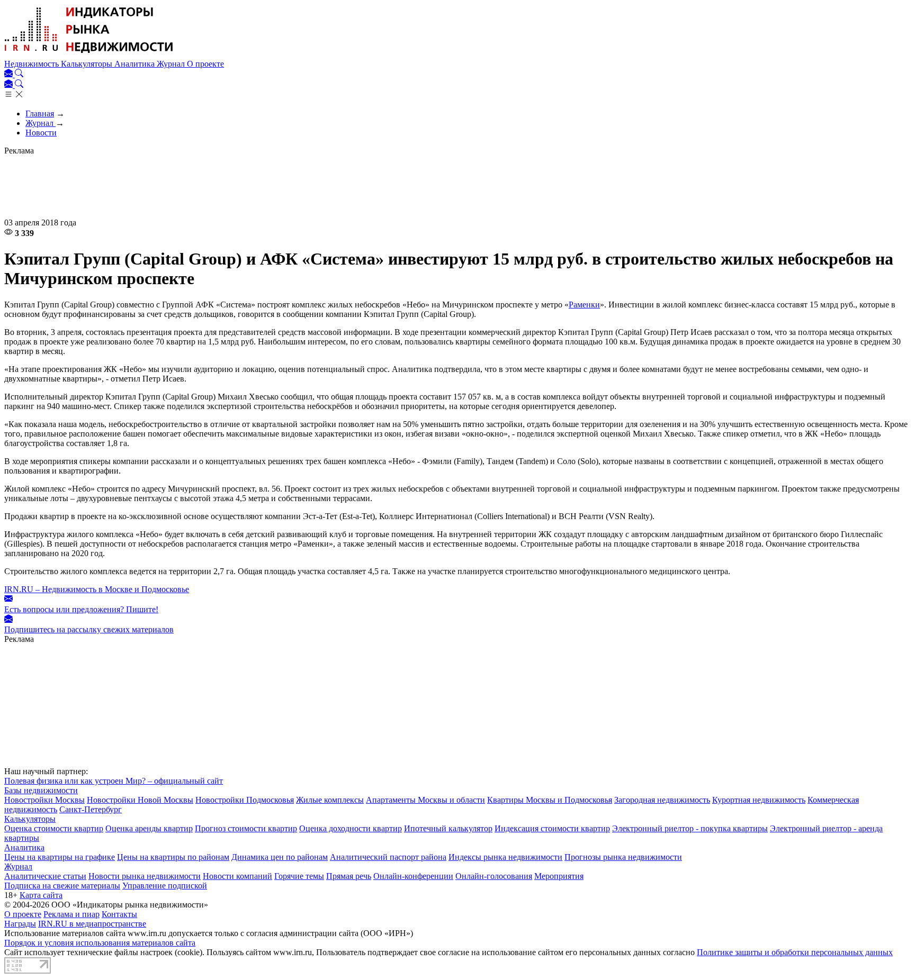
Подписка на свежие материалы (62, 885)
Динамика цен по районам (279, 856)
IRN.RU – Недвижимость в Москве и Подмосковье (96, 589)
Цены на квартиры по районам (173, 856)
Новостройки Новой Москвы (140, 799)
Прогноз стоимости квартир (246, 828)
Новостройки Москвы (44, 799)
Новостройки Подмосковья (244, 799)
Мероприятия (559, 876)
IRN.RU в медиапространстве (92, 923)
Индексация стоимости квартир (552, 828)
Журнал (172, 63)
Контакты (119, 914)
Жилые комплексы (330, 799)
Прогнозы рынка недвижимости (623, 856)
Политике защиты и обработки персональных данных (795, 952)
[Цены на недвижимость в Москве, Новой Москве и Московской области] (89, 54)
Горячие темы (299, 876)
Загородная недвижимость (662, 799)
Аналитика (135, 63)
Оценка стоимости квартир (53, 828)
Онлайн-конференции (413, 876)
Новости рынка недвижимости (144, 876)
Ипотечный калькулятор (448, 828)
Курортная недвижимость (758, 799)
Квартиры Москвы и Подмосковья (549, 799)
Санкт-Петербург (90, 809)
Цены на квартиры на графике (59, 856)
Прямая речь (348, 876)
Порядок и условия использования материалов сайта (99, 942)
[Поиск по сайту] (19, 74)
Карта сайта (41, 895)
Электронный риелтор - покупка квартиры (690, 828)
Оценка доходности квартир (350, 828)
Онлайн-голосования (493, 876)
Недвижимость (32, 63)
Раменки (584, 304)
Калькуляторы (87, 63)
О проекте (205, 63)
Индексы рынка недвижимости (505, 856)
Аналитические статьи (45, 876)
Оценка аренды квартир (149, 828)
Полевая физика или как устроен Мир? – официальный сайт (113, 780)
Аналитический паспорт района (388, 856)
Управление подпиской (164, 885)
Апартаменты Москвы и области (425, 799)
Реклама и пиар (71, 914)
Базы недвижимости (41, 790)
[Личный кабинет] (9, 74)
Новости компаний (237, 876)
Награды (20, 923)
